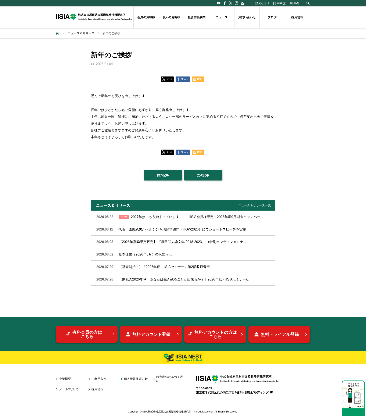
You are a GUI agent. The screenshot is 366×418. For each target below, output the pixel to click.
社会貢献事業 (196, 17)
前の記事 (163, 175)
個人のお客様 (171, 17)
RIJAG (294, 3)
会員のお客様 (146, 17)
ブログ (272, 17)
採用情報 (297, 17)
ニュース (222, 17)
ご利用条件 (99, 379)
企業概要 (65, 379)
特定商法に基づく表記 (169, 379)
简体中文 (279, 3)
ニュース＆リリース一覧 (254, 205)
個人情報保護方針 (136, 379)
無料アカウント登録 (151, 334)
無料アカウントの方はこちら (215, 334)
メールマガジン (69, 389)
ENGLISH (262, 3)
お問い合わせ (247, 17)
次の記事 (203, 175)
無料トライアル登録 (280, 334)
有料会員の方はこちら (87, 334)
